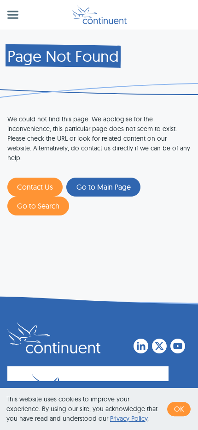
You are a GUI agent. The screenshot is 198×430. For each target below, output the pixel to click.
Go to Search (38, 205)
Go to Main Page (103, 186)
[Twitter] (159, 346)
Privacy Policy (128, 418)
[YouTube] (177, 346)
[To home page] (53, 337)
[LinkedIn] (141, 346)
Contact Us (35, 186)
